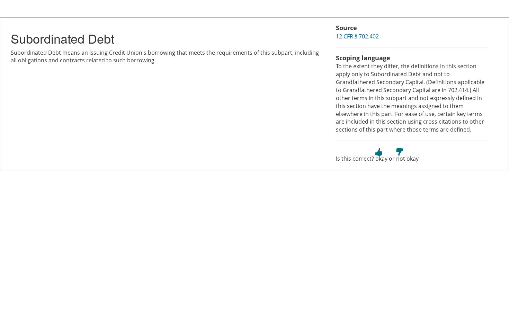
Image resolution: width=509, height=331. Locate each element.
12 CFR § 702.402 (357, 36)
